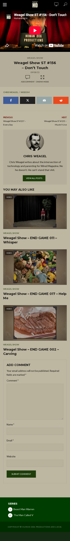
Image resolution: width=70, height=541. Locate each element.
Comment (12, 380)
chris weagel (10, 92)
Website (11, 456)
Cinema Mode (42, 82)
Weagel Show (35, 58)
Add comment (27, 82)
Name (10, 424)
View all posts (34, 178)
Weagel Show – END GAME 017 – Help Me (34, 296)
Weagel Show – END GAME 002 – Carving (31, 352)
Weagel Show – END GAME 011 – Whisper (30, 240)
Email (10, 440)
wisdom (25, 92)
